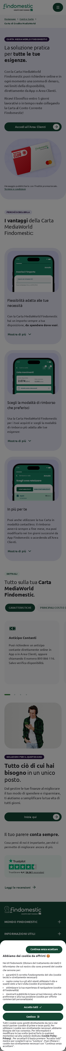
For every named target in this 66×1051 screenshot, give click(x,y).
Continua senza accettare (44, 949)
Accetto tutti (31, 1007)
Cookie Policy (49, 1035)
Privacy (6, 1038)
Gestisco (31, 1016)
